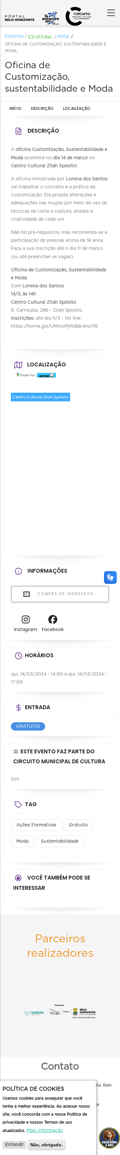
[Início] (32, 11)
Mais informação (45, 1130)
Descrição (42, 108)
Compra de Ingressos (64, 593)
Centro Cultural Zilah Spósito (40, 397)
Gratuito (78, 825)
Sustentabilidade (59, 841)
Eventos (14, 36)
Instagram (25, 629)
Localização (76, 108)
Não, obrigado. (46, 1144)
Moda (63, 36)
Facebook (53, 629)
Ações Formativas (36, 825)
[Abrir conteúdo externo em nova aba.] (24, 377)
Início (15, 108)
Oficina (43, 37)
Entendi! (14, 1145)
